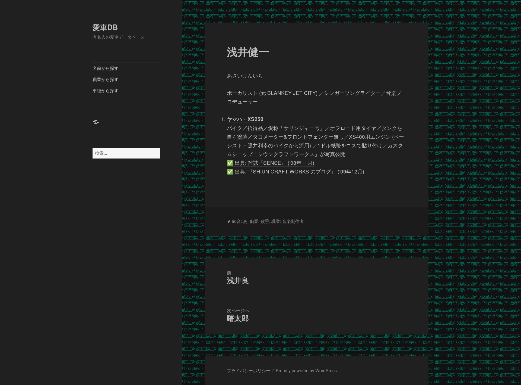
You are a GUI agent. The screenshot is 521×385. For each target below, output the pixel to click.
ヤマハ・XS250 (245, 119)
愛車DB (105, 27)
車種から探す (106, 90)
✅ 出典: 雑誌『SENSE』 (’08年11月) (270, 162)
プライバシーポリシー (248, 370)
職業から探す (106, 79)
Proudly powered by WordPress (306, 370)
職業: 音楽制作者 (287, 221)
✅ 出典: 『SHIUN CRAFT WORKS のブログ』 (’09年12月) (295, 171)
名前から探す (106, 68)
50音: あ (239, 221)
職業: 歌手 (259, 221)
